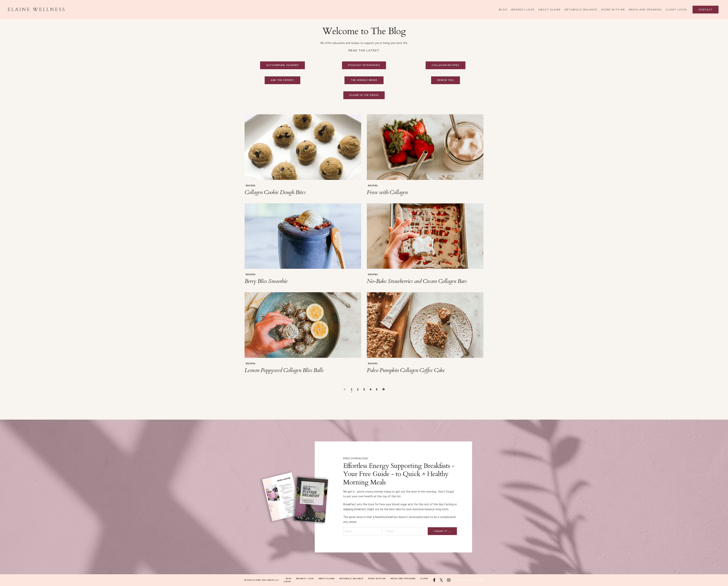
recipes (251, 185)
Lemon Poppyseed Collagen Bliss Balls (284, 370)
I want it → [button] (442, 531)
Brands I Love (523, 9)
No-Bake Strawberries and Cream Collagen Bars (417, 281)
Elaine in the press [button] (364, 95)
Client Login (676, 9)
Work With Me (613, 9)
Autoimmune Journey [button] (282, 65)
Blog (503, 9)
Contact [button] (705, 9)
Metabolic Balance (581, 9)
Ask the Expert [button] (282, 80)
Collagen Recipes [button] (445, 65)
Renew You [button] (445, 80)
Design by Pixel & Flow (468, 580)
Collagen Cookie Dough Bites (275, 192)
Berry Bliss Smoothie (266, 281)
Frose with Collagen (387, 192)
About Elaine (549, 9)
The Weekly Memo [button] (364, 80)
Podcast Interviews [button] (364, 65)
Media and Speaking (645, 9)
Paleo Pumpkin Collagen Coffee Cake (406, 370)
